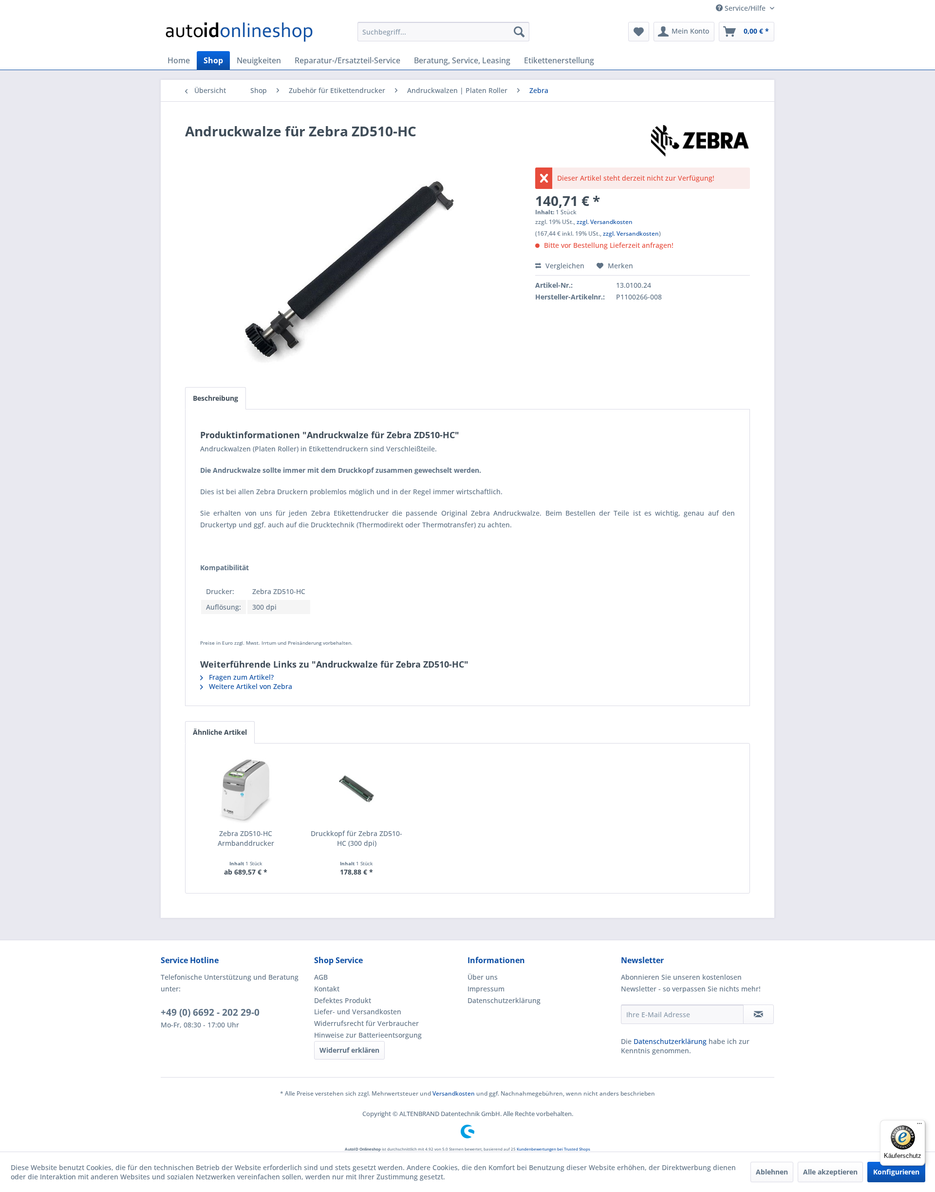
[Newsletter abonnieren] (758, 1014)
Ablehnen (772, 1171)
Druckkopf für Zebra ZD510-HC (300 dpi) (356, 838)
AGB (321, 977)
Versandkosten (453, 1093)
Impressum (486, 988)
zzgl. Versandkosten (605, 222)
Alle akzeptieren (830, 1171)
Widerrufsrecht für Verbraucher (366, 1023)
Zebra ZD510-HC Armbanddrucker (246, 838)
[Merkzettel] (638, 31)
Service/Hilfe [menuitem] (745, 8)
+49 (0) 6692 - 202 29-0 (210, 1012)
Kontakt (326, 988)
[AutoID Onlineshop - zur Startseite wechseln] (239, 34)
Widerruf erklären (349, 1050)
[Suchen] (519, 31)
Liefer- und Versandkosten (357, 1011)
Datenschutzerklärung (504, 1000)
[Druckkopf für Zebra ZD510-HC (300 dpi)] (357, 790)
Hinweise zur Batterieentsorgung (368, 1035)
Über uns (483, 977)
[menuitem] (443, 31)
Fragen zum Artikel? (240, 677)
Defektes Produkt (342, 1000)
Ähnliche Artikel (220, 732)
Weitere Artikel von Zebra (249, 686)
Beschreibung (215, 398)
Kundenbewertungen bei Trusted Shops (553, 1149)
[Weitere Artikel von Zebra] (700, 141)
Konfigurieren (896, 1171)
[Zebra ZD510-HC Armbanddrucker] (246, 790)
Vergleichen (563, 265)
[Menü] (919, 1126)
